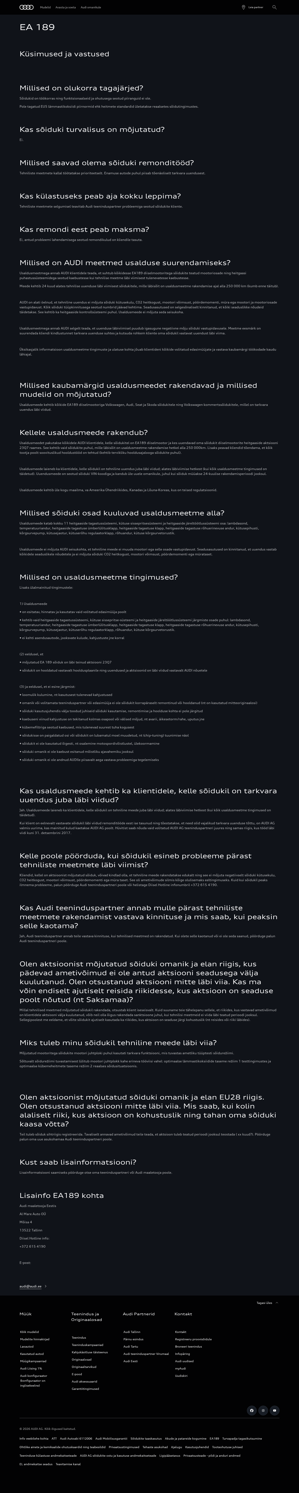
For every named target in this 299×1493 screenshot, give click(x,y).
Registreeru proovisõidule (193, 1339)
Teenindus (79, 1337)
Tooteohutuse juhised (227, 1447)
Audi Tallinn (131, 1332)
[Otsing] (274, 7)
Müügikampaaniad (33, 1361)
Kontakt (180, 1332)
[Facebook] (252, 1410)
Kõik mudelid (29, 1332)
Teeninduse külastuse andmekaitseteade (48, 1455)
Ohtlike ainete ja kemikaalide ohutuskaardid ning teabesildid (63, 1447)
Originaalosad (82, 1359)
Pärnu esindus (133, 1339)
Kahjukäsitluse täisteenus (90, 1352)
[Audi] (27, 7)
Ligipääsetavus (169, 1455)
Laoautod (27, 1346)
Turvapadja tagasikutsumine (242, 1438)
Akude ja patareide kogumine (185, 1438)
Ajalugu (176, 1447)
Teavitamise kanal (68, 1464)
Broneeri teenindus (188, 1346)
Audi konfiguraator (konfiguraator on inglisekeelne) (33, 1380)
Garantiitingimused (85, 1388)
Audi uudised (184, 1361)
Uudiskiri (181, 1375)
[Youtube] (274, 1410)
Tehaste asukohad (155, 1447)
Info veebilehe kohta (34, 1438)
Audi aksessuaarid (84, 1381)
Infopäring (182, 1353)
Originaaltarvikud (84, 1366)
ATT (54, 1438)
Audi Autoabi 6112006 (76, 1438)
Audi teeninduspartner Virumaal (146, 1353)
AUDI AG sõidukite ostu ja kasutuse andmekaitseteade (118, 1455)
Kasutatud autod (32, 1353)
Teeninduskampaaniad (87, 1345)
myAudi (180, 1368)
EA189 (214, 1438)
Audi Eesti (130, 1361)
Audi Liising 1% (31, 1368)
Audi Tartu (130, 1346)
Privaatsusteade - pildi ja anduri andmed (211, 1455)
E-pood (77, 1374)
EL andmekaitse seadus (36, 1464)
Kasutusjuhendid (197, 1447)
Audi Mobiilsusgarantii (111, 1438)
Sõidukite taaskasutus (146, 1438)
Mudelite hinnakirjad (34, 1339)
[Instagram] (263, 1410)
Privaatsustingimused (124, 1447)
